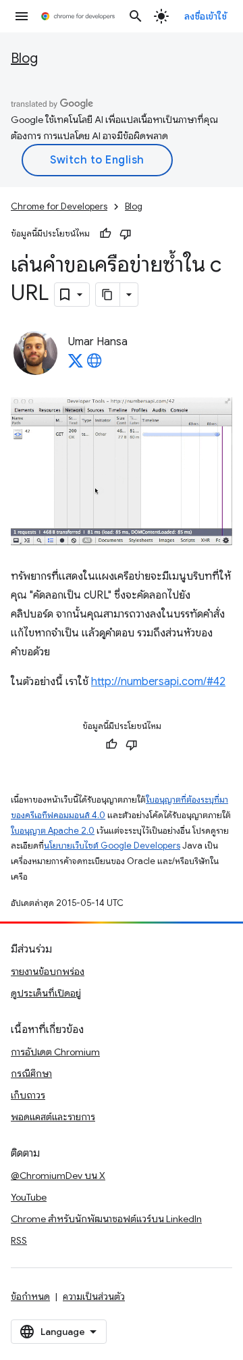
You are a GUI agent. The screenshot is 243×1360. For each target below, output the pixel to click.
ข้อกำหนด (30, 1296)
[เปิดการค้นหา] (136, 16)
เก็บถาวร (28, 1095)
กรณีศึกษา (31, 1073)
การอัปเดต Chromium (55, 1052)
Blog (24, 58)
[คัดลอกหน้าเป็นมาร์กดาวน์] (108, 294)
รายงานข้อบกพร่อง (47, 971)
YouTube (29, 1197)
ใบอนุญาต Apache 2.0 (52, 830)
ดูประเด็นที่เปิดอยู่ (46, 993)
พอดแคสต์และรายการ (53, 1117)
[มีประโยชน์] (105, 234)
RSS (19, 1240)
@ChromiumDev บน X (58, 1175)
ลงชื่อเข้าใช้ (205, 16)
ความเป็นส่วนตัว (94, 1296)
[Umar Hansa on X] (75, 364)
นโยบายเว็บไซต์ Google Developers (112, 845)
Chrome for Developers (59, 206)
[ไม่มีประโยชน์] (125, 234)
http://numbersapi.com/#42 (158, 681)
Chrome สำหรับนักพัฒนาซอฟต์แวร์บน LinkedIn (106, 1219)
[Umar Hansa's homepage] (94, 364)
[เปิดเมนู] (21, 16)
